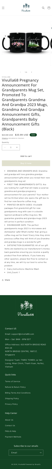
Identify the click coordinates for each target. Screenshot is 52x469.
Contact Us (10, 425)
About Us (9, 420)
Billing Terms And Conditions (18, 393)
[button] (3, 8)
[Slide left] (20, 72)
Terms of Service (12, 381)
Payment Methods (13, 437)
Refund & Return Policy (15, 387)
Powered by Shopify (33, 464)
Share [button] (7, 280)
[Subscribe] (40, 453)
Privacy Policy (11, 404)
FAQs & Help (10, 431)
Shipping (5, 138)
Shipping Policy (12, 398)
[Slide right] (31, 72)
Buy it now (26, 163)
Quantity (5, 142)
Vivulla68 (21, 464)
